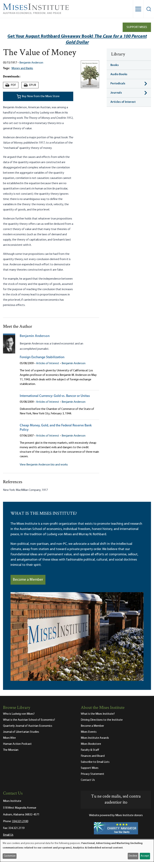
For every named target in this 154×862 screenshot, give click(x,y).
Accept (145, 855)
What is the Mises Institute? (98, 713)
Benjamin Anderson (31, 62)
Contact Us (88, 780)
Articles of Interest (47, 363)
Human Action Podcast (17, 743)
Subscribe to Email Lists (95, 762)
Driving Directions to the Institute (102, 719)
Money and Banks (22, 68)
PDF (11, 85)
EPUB (30, 85)
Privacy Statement (92, 774)
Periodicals (117, 83)
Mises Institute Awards (95, 737)
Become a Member (28, 580)
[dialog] (77, 850)
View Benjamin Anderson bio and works (44, 464)
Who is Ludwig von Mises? (19, 713)
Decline (133, 855)
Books (114, 65)
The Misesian (10, 750)
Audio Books (118, 74)
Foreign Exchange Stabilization (42, 357)
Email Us (8, 834)
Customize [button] (10, 855)
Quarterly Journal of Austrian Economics (27, 725)
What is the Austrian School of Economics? (29, 719)
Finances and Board (93, 756)
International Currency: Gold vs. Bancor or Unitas (55, 396)
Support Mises (137, 27)
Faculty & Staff (90, 750)
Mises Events (89, 731)
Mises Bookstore (91, 743)
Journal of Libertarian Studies (21, 731)
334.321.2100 (20, 821)
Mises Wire (9, 737)
